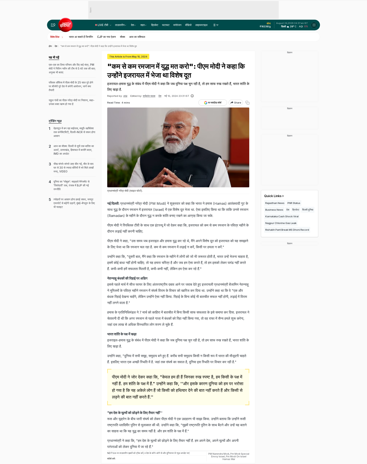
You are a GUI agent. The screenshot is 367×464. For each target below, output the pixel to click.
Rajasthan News (274, 203)
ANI (125, 95)
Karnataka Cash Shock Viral (282, 216)
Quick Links (273, 196)
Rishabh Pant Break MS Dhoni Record (287, 229)
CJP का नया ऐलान (106, 36)
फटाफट (166, 25)
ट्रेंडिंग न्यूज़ (55, 121)
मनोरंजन (177, 25)
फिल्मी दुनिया (307, 209)
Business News (274, 209)
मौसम (122, 36)
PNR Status (293, 203)
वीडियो (188, 25)
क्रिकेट (154, 25)
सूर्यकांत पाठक (149, 95)
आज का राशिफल (137, 36)
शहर (142, 25)
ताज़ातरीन (119, 25)
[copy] (247, 102)
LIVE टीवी (103, 25)
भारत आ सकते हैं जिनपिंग (81, 36)
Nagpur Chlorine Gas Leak (280, 223)
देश (132, 25)
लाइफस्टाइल (201, 25)
